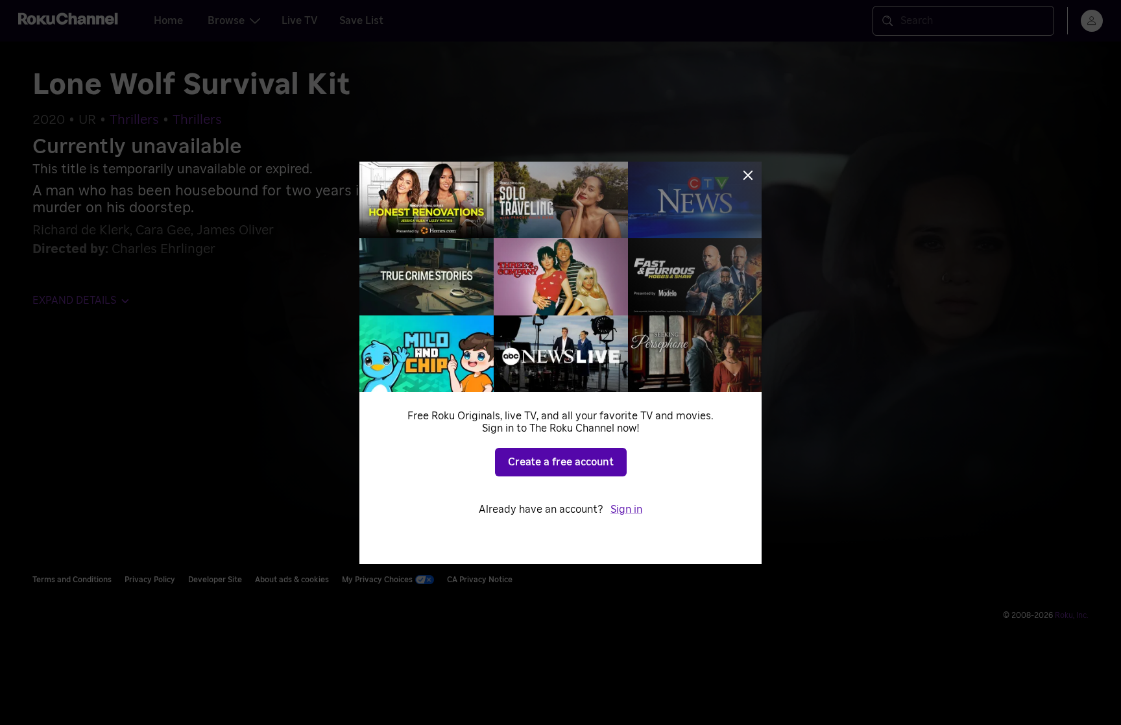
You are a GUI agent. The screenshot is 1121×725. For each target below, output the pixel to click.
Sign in (626, 509)
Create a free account (561, 462)
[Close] (748, 175)
